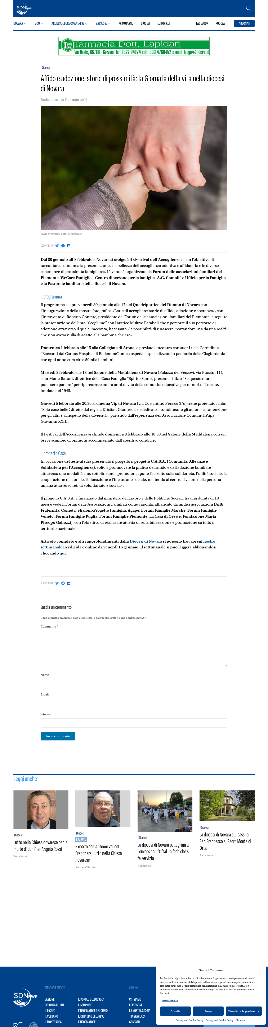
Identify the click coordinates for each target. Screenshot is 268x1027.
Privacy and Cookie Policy (190, 1020)
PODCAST (221, 23)
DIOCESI (145, 23)
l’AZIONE (49, 999)
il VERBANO (51, 1016)
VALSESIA (101, 23)
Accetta (175, 1011)
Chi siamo (241, 1020)
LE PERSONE (135, 1005)
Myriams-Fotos (59, 233)
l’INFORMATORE (86, 1022)
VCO (37, 23)
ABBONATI (244, 23)
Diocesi (45, 67)
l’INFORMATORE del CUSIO (93, 1011)
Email (45, 694)
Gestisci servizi (170, 1000)
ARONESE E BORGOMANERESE (68, 23)
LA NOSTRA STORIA (139, 1011)
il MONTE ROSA (53, 1022)
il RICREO (50, 1011)
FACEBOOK (202, 23)
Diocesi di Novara (146, 541)
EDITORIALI (163, 23)
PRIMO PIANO (126, 23)
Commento (49, 626)
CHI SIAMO (135, 999)
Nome (45, 675)
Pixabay (77, 233)
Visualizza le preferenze (243, 1011)
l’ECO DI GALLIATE (54, 1005)
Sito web (46, 714)
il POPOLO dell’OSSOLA (91, 999)
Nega (208, 1011)
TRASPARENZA (137, 1016)
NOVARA (18, 23)
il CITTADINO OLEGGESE (91, 1016)
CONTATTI (134, 1022)
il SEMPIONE (85, 1005)
